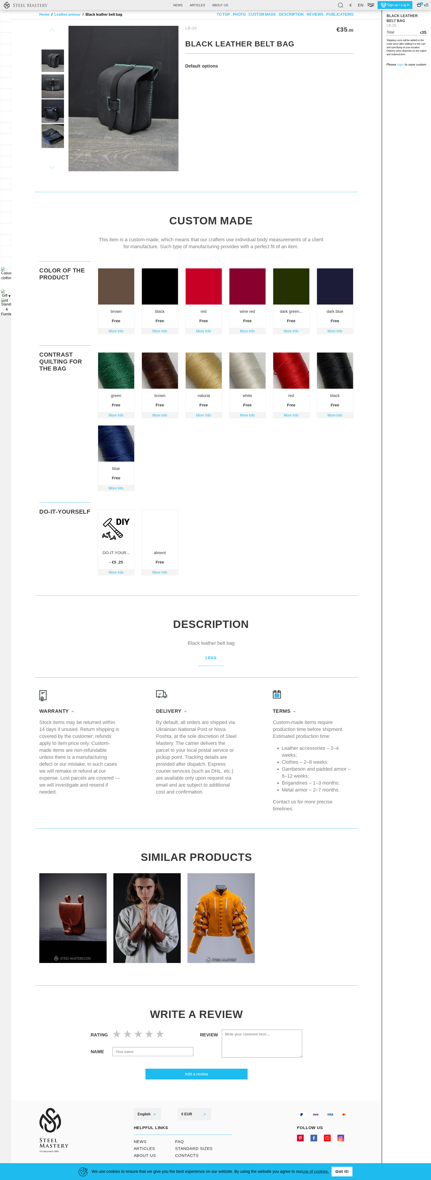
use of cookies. (315, 1171)
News (178, 5)
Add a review (196, 1074)
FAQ (179, 1141)
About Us (145, 1155)
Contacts (187, 1155)
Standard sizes (194, 1148)
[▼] (5, 273)
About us (220, 5)
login (400, 64)
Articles (197, 5)
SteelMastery (25, 5)
